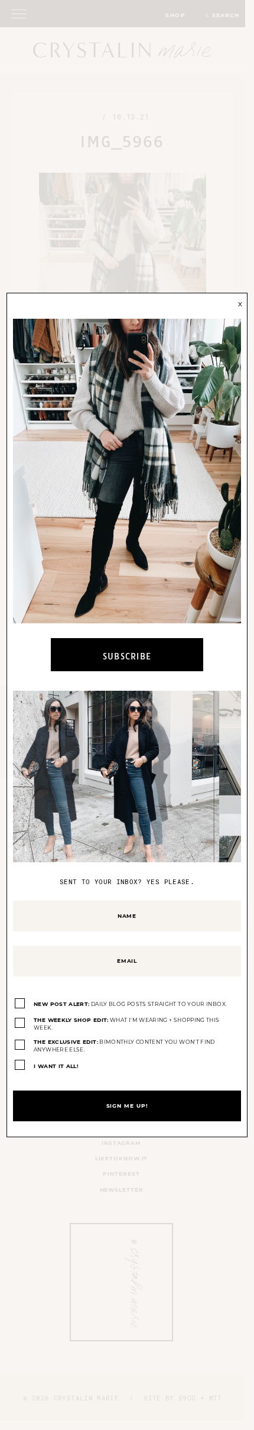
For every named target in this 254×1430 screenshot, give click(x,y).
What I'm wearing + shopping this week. (126, 1024)
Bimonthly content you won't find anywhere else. (124, 1045)
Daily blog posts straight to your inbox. (130, 1004)
